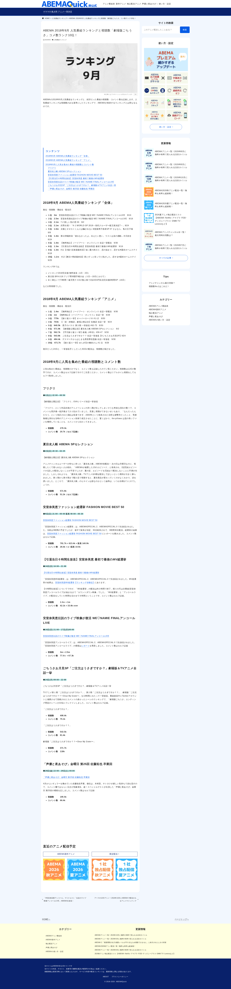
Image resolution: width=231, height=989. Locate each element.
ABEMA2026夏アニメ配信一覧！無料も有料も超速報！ (171, 205)
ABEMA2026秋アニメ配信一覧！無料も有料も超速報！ (171, 192)
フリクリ (52, 168)
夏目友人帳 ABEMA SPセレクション (64, 171)
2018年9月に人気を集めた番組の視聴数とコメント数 (70, 165)
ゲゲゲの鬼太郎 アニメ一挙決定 (57, 12)
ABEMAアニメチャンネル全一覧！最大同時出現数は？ (170, 233)
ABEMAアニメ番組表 (158, 306)
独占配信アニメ (156, 313)
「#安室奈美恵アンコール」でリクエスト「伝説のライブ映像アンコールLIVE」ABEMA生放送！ (65, 899)
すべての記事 (165, 258)
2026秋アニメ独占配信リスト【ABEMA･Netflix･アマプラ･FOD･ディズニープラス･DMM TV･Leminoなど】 (135, 954)
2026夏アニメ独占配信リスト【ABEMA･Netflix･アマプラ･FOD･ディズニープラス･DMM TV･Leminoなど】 (171, 219)
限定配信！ (114, 854)
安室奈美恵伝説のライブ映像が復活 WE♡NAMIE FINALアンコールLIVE (81, 182)
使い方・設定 (165, 127)
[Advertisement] (90, 128)
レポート (85, 646)
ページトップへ (182, 919)
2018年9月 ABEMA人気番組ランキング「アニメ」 (69, 160)
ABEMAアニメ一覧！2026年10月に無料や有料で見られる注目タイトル (171, 179)
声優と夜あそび (156, 316)
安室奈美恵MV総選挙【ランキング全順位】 (75, 582)
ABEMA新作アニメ (66, 854)
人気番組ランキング (60, 39)
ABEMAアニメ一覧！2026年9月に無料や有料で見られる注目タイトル (171, 166)
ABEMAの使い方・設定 (159, 320)
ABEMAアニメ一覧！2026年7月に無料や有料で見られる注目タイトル (171, 246)
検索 (185, 30)
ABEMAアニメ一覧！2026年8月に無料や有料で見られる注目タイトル (171, 153)
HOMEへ (46, 919)
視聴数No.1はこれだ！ (159, 286)
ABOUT (106, 977)
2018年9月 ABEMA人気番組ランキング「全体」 (68, 156)
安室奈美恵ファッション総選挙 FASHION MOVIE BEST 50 (75, 175)
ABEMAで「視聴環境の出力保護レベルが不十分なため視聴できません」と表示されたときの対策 (130, 942)
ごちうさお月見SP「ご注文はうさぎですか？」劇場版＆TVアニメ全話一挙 (82, 185)
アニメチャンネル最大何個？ (162, 283)
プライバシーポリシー (120, 977)
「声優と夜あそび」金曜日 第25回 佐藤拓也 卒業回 (71, 189)
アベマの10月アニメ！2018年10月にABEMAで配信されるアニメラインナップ (115, 899)
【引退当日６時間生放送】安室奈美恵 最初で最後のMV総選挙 (76, 178)
